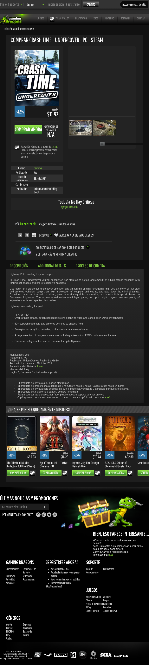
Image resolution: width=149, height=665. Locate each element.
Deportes (27, 624)
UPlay (88, 607)
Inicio (3, 4)
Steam (54, 146)
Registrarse (73, 4)
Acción (9, 624)
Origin (106, 600)
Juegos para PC (92, 610)
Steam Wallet (62, 18)
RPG (8, 635)
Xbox (96, 18)
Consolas (107, 607)
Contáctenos (108, 569)
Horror (26, 635)
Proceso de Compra (90, 265)
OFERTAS (141, 18)
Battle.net (107, 603)
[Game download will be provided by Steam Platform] (17, 147)
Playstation (81, 18)
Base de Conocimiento (92, 570)
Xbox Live (107, 596)
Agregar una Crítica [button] (70, 207)
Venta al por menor (94, 603)
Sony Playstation (93, 596)
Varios (9, 638)
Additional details (52, 265)
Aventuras (27, 628)
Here (39, 366)
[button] (16, 4)
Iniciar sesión (56, 4)
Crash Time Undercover (22, 29)
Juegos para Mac (110, 610)
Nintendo (109, 18)
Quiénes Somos (12, 569)
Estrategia (27, 631)
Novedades (10, 583)
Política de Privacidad (10, 577)
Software (125, 18)
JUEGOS (40, 18)
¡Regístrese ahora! (54, 586)
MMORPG (10, 631)
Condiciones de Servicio (29, 570)
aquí (111, 554)
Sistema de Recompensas (29, 577)
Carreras (38, 168)
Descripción (19, 265)
